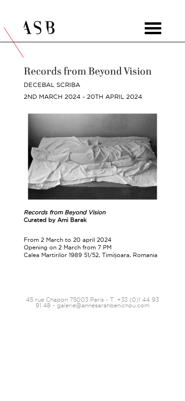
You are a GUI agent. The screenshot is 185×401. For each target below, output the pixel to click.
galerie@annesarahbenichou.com (103, 305)
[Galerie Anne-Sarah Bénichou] (92, 27)
